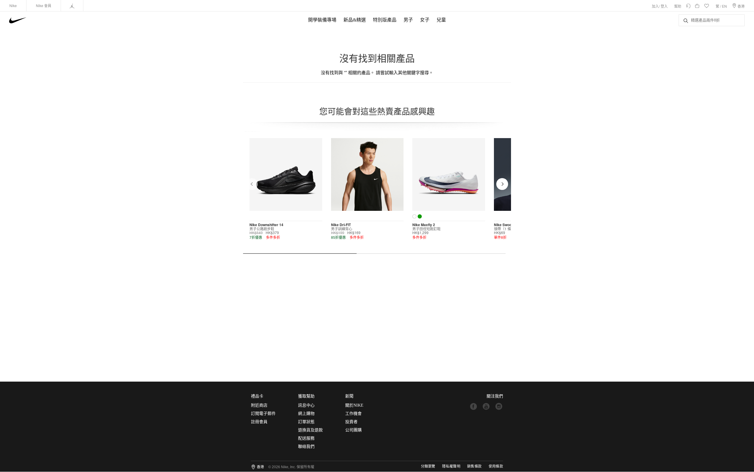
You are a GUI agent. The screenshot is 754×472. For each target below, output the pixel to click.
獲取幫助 (306, 396)
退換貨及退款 (310, 430)
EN (724, 6)
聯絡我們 (306, 446)
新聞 (349, 396)
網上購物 (306, 413)
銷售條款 (474, 466)
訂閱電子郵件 (263, 413)
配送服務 (306, 438)
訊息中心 (306, 405)
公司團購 (353, 430)
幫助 (677, 6)
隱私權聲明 (451, 466)
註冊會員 (259, 422)
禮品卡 (257, 396)
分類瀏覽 (428, 466)
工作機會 (353, 413)
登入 (664, 6)
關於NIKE (354, 405)
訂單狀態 (306, 422)
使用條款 (496, 466)
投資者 (351, 422)
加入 (655, 6)
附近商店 (259, 405)
